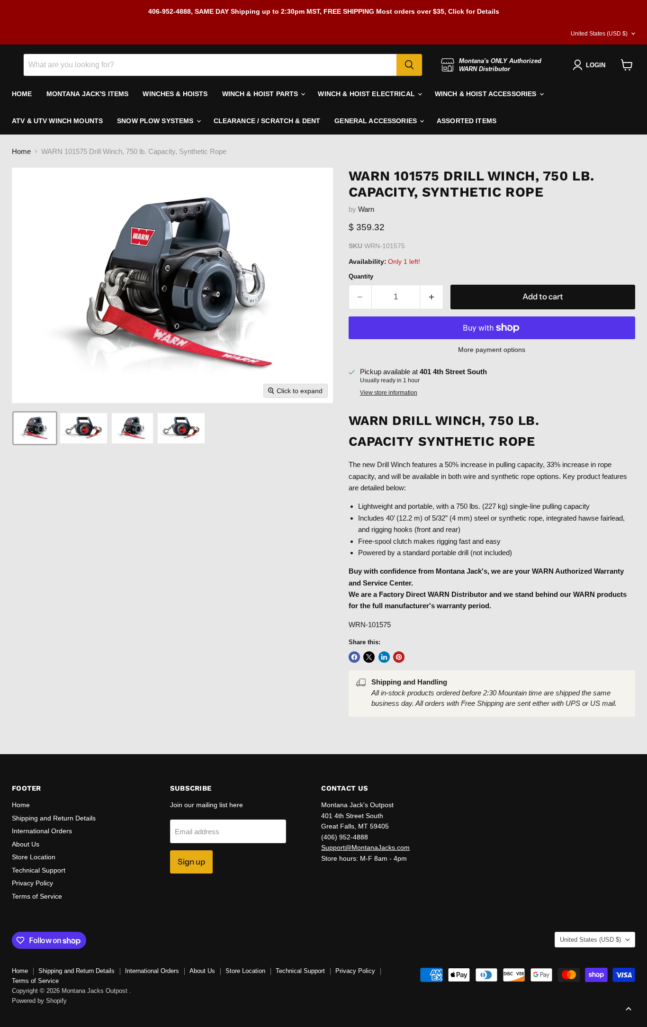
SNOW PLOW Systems (156, 121)
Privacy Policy (32, 883)
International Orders (42, 831)
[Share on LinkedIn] (384, 657)
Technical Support (38, 870)
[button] (34, 428)
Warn (366, 209)
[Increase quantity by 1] (431, 297)
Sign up (191, 861)
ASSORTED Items (466, 121)
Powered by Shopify (39, 1000)
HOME (22, 94)
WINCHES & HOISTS (175, 94)
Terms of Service (37, 896)
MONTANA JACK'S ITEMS (87, 94)
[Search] (409, 65)
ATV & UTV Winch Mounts (57, 121)
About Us (25, 844)
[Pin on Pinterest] (398, 657)
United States (599, 33)
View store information (388, 392)
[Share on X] (369, 657)
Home (21, 151)
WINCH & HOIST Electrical (367, 94)
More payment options (491, 349)
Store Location (33, 857)
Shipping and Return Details (54, 818)
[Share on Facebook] (354, 657)
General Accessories (376, 121)
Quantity (361, 276)
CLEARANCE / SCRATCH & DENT (267, 121)
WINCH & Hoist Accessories (487, 94)
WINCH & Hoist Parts (261, 94)
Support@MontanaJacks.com (365, 847)
